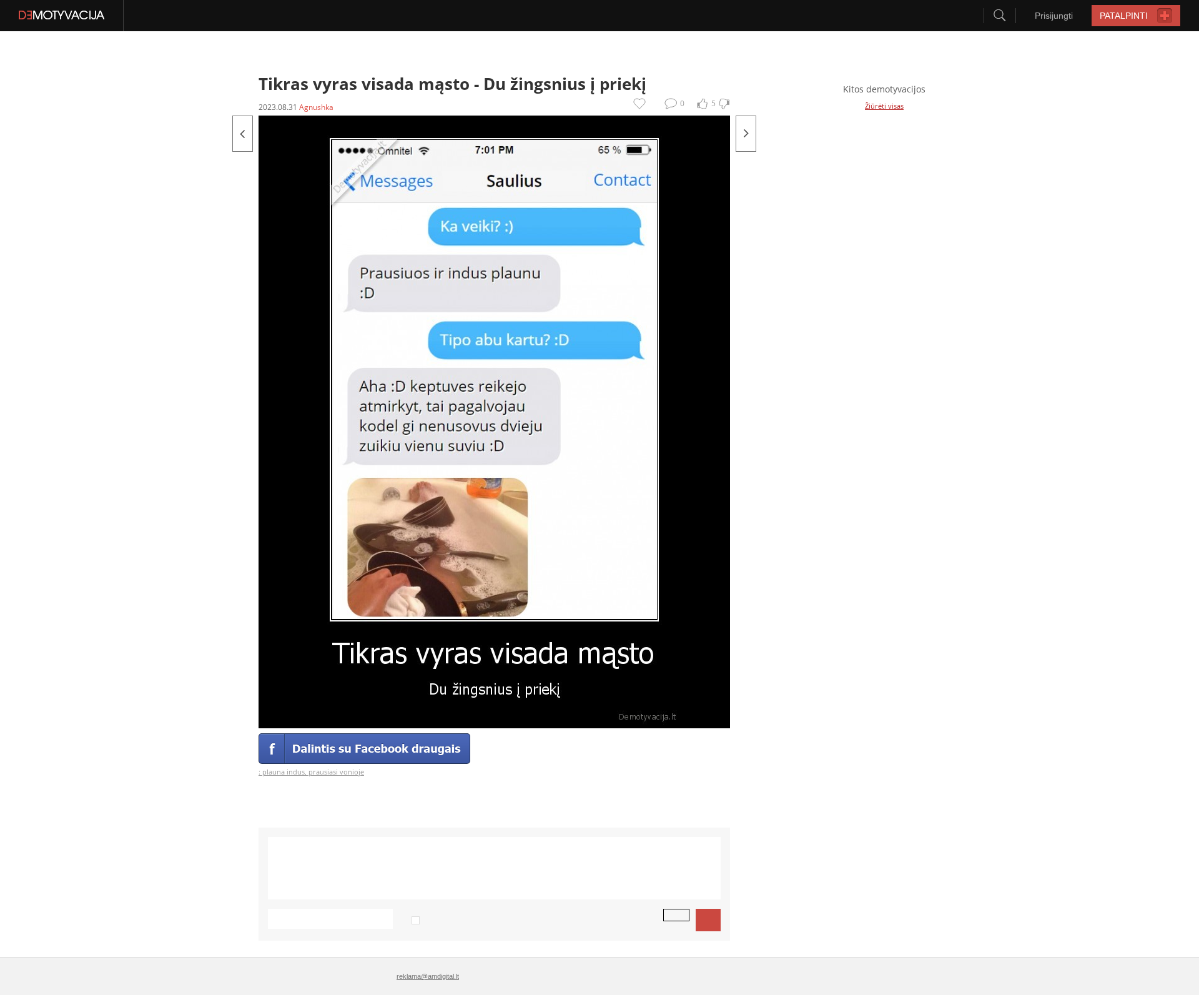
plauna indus (283, 771)
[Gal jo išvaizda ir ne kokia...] (746, 134)
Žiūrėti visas (884, 106)
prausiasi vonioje (336, 771)
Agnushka (316, 107)
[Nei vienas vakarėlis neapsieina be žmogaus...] (242, 134)
